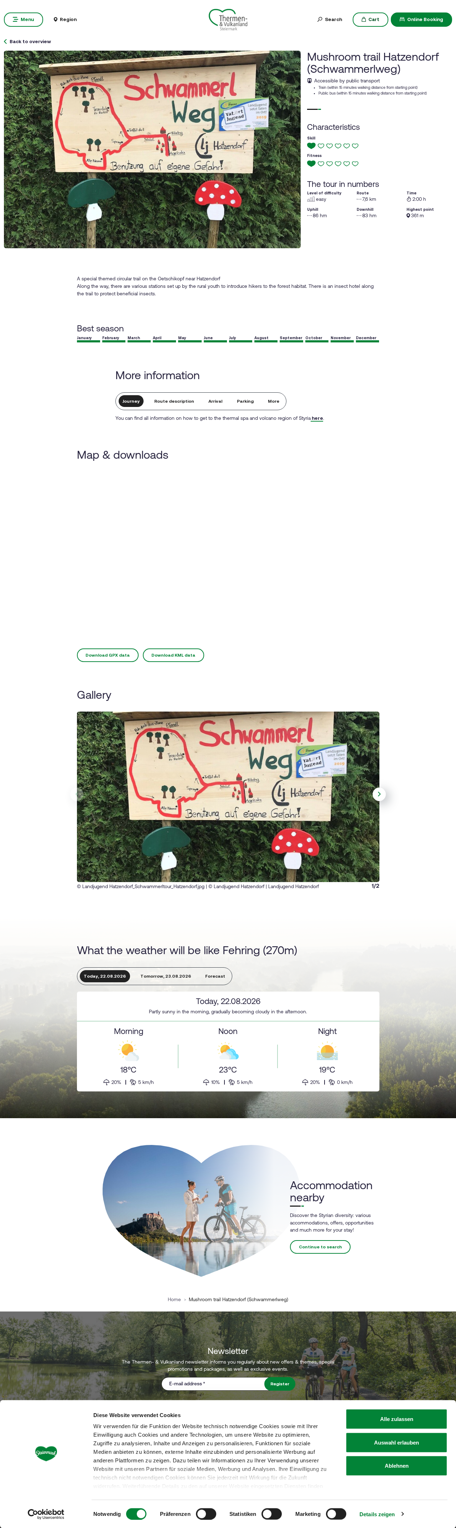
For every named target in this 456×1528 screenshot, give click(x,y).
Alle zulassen (396, 1419)
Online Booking (425, 19)
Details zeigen (377, 1514)
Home (174, 1299)
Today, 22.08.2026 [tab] (105, 976)
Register (279, 1383)
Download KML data (173, 655)
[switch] (206, 1513)
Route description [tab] (174, 401)
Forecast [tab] (215, 976)
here (317, 418)
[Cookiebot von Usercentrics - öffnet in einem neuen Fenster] (46, 1514)
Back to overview (30, 41)
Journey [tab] (131, 401)
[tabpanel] (228, 1041)
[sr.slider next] (379, 794)
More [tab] (273, 401)
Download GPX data (108, 655)
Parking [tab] (245, 401)
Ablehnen (397, 1466)
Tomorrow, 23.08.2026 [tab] (165, 976)
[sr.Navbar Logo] (228, 19)
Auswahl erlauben (396, 1442)
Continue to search (320, 1246)
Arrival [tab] (215, 401)
